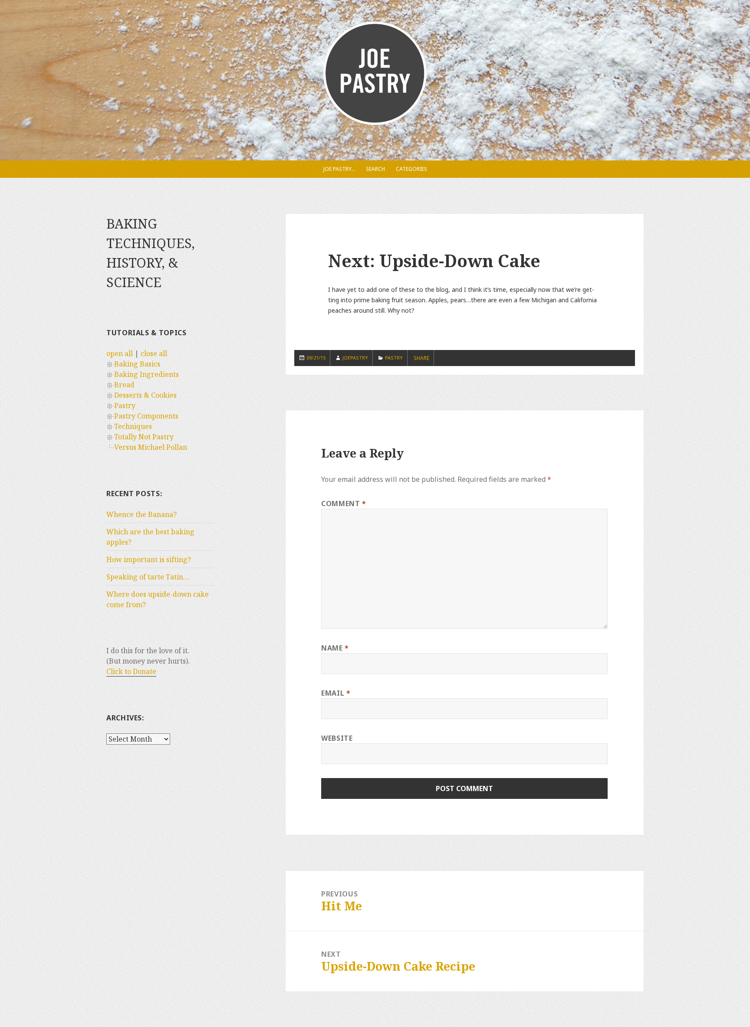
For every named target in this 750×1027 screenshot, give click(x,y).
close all (154, 353)
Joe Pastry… (339, 169)
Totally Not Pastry (144, 437)
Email (335, 693)
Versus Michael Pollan (150, 447)
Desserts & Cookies (145, 395)
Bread (124, 384)
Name (335, 648)
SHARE (421, 358)
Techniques (133, 426)
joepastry (355, 357)
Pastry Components (146, 416)
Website (336, 738)
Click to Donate (131, 671)
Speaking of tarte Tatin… (147, 577)
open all (119, 353)
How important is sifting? (148, 559)
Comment (343, 503)
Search (375, 169)
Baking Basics (137, 364)
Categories (411, 169)
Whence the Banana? (141, 514)
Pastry (124, 405)
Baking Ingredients (146, 374)
